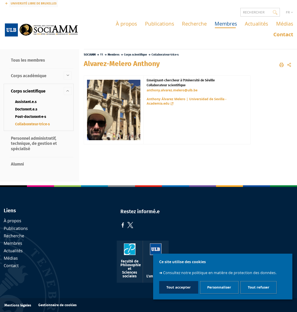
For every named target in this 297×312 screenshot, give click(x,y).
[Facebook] (123, 225)
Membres (13, 243)
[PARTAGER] (289, 65)
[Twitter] (130, 225)
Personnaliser (219, 287)
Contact (11, 265)
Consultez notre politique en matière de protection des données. (220, 272)
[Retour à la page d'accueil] (41, 29)
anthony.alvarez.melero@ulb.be (172, 90)
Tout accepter (178, 287)
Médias (11, 258)
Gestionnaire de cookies (57, 305)
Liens (10, 210)
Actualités (13, 250)
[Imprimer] (281, 65)
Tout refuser (258, 287)
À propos (12, 220)
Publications (16, 228)
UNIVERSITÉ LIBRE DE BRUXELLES (34, 3)
